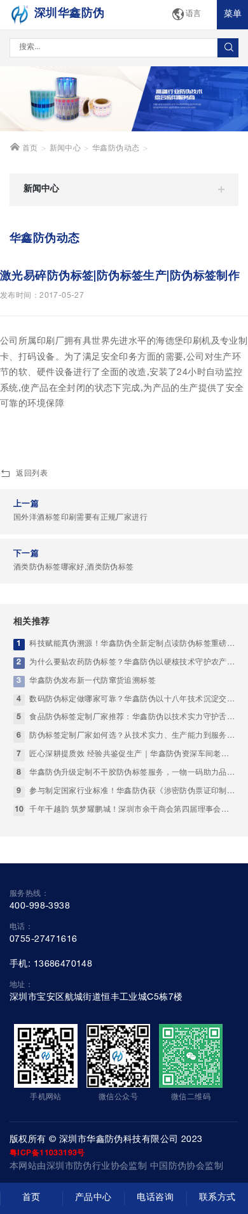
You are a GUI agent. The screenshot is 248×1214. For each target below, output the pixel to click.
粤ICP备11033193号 (47, 1153)
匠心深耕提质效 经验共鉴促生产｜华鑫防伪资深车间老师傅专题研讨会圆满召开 (132, 754)
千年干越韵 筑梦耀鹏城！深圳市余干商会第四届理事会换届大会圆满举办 (132, 810)
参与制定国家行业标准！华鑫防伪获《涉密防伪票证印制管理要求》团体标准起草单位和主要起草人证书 (132, 791)
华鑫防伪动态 (116, 149)
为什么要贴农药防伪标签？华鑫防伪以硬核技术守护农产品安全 (132, 663)
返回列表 (32, 474)
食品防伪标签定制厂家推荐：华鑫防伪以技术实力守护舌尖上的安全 (132, 717)
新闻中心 (65, 149)
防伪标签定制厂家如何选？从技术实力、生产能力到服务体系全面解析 (132, 736)
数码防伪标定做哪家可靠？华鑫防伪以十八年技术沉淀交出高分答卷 (132, 700)
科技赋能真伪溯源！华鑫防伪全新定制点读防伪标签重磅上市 (132, 644)
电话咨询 (155, 1198)
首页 (29, 149)
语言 (194, 14)
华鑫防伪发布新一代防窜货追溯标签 (92, 681)
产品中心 (93, 1198)
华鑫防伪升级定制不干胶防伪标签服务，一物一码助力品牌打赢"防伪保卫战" (132, 773)
